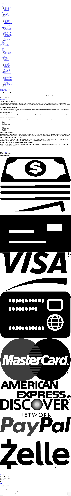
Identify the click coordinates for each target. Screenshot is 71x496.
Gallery (3, 42)
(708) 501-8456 (5, 152)
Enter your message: (3, 494)
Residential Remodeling (8, 32)
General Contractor (7, 20)
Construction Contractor (8, 35)
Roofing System (4, 12)
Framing (5, 81)
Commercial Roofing (7, 18)
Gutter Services (6, 21)
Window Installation (7, 25)
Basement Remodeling (7, 28)
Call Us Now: (5, 89)
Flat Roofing (6, 13)
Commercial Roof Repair (8, 62)
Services (3, 16)
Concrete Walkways (7, 55)
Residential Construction (8, 39)
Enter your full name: (3, 490)
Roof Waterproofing (7, 24)
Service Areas (6, 26)
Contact (3, 43)
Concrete (3, 6)
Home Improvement (7, 22)
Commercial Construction (8, 34)
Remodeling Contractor (7, 31)
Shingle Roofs (6, 15)
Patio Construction (7, 38)
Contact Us (2, 474)
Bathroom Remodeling (7, 29)
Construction (4, 33)
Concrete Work (6, 19)
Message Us (5, 90)
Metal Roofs (6, 14)
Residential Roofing (7, 68)
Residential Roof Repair (8, 23)
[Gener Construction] (4, 44)
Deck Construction (7, 36)
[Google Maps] (1, 483)
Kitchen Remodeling (7, 75)
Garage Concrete (6, 11)
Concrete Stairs (6, 10)
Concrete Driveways (7, 7)
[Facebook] (0, 483)
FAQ (3, 41)
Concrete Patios (6, 9)
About (3, 5)
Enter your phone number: (4, 491)
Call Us (1, 90)
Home (3, 49)
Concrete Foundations (7, 8)
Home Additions (6, 82)
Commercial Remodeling (8, 30)
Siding (5, 40)
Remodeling (4, 27)
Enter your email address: (4, 492)
